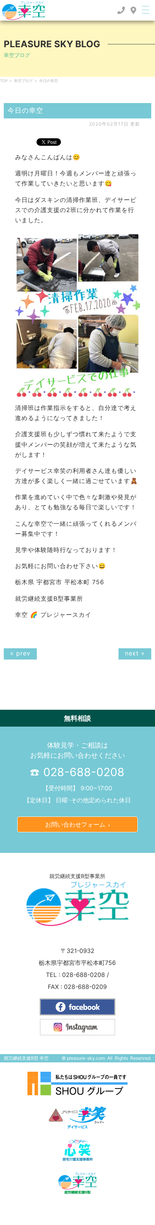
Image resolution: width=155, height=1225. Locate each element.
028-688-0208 (82, 772)
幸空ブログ (23, 80)
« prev (20, 653)
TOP (4, 80)
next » (135, 653)
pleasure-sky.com (86, 1058)
